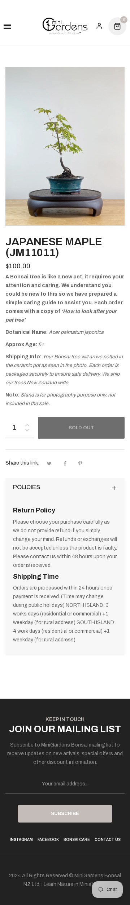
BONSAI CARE (77, 840)
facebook (48, 840)
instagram (21, 840)
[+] (27, 423)
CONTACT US (108, 840)
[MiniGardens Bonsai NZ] (65, 26)
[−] (27, 431)
